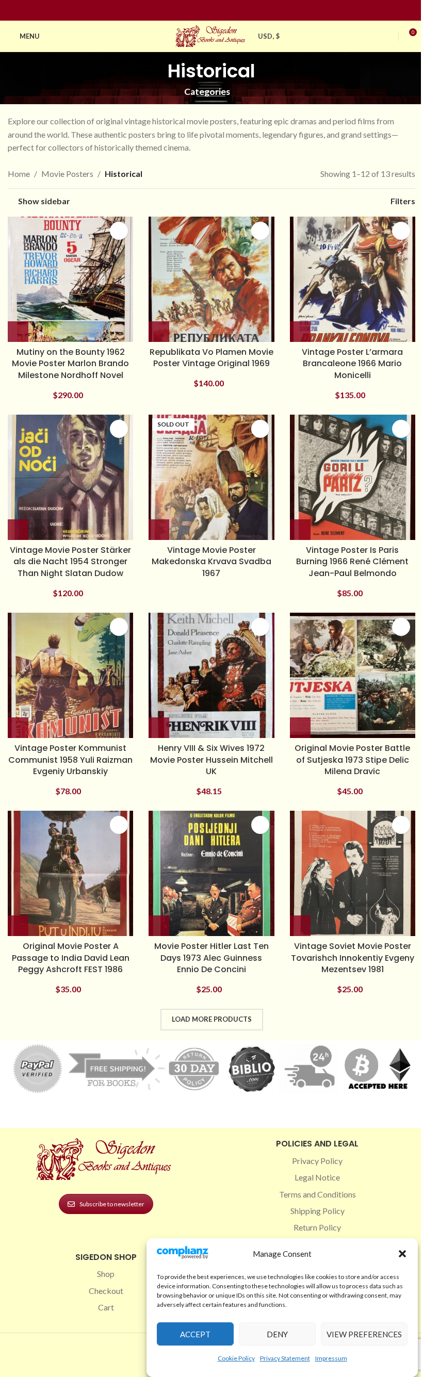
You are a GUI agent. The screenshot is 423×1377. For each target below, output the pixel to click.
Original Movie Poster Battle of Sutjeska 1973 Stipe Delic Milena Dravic (352, 759)
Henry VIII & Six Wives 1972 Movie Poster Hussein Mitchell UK (211, 759)
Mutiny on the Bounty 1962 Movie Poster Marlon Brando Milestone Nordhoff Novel (70, 363)
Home (19, 173)
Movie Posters (67, 173)
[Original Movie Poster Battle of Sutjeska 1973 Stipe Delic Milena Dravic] (352, 675)
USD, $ (269, 36)
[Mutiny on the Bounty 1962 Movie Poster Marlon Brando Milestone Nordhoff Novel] (70, 279)
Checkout (106, 1291)
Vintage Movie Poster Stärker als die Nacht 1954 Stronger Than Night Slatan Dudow (70, 561)
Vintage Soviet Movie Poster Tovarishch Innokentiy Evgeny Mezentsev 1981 (352, 957)
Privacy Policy (317, 1161)
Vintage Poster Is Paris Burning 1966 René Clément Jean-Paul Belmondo (352, 561)
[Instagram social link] (205, 11)
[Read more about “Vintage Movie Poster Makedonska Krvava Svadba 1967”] (159, 529)
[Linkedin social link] (230, 11)
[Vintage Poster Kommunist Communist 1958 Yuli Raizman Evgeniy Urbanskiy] (70, 675)
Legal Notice (317, 1177)
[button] (402, 1254)
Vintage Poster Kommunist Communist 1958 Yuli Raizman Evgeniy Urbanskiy (70, 759)
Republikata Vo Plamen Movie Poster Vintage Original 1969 (211, 357)
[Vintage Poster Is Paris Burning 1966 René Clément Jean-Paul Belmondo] (352, 477)
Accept (195, 1334)
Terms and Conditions (317, 1194)
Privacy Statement (285, 1358)
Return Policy (317, 1227)
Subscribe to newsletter (111, 1204)
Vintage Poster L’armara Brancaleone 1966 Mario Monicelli (352, 363)
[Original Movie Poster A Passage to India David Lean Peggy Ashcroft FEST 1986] (70, 873)
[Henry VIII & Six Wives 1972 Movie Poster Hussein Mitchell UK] (211, 675)
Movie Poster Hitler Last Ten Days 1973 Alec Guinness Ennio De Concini (211, 957)
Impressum (331, 1358)
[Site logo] (211, 35)
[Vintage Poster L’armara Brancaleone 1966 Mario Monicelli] (352, 279)
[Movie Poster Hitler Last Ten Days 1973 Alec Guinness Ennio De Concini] (211, 873)
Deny (277, 1334)
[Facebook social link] (193, 11)
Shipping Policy (317, 1211)
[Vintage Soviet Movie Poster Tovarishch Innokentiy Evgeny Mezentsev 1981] (352, 873)
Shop (106, 1273)
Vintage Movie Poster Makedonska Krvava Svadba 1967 (211, 561)
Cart (106, 1307)
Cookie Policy (236, 1358)
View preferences (364, 1334)
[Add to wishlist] (119, 231)
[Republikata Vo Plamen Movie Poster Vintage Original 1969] (211, 279)
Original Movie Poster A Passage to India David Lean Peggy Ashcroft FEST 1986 (70, 957)
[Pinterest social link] (218, 11)
